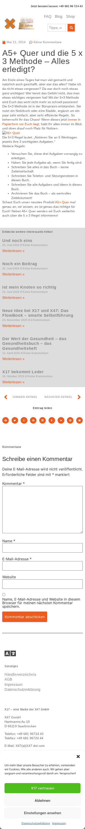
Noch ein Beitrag (19, 264)
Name (8, 541)
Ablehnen (42, 800)
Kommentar (13, 483)
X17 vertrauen (42, 788)
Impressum (59, 823)
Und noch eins (17, 240)
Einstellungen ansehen (42, 813)
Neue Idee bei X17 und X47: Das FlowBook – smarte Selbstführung (37, 313)
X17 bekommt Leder (23, 372)
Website (9, 577)
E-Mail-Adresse (17, 559)
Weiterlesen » (13, 251)
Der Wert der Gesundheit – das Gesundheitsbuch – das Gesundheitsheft (34, 344)
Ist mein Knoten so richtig (29, 287)
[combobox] (57, 28)
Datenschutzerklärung (36, 823)
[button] (78, 756)
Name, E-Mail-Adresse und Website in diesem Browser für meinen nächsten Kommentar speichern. (41, 602)
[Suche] (71, 28)
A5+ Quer (62, 202)
